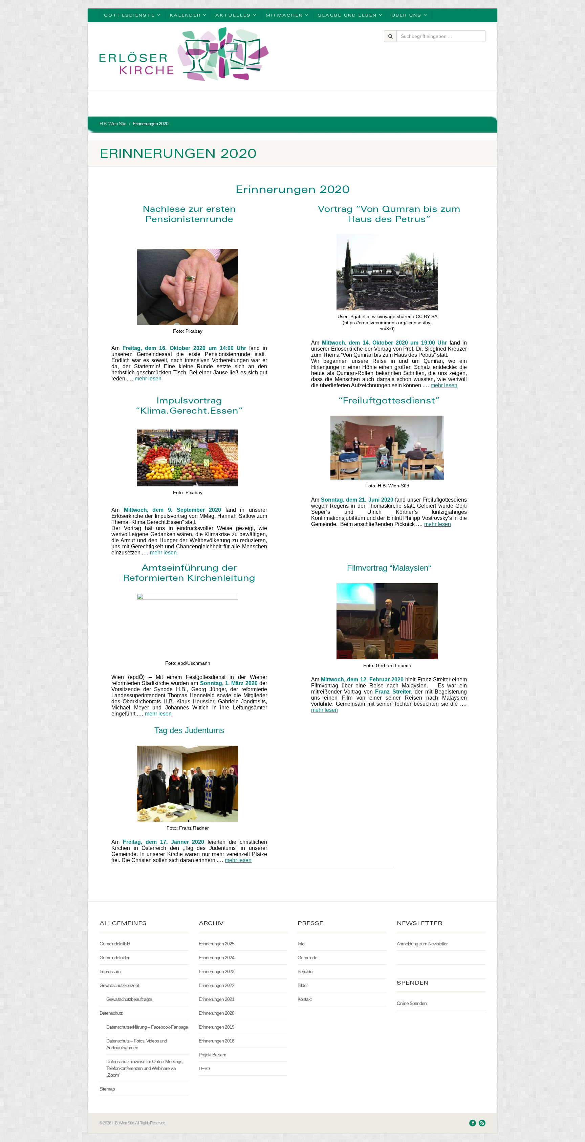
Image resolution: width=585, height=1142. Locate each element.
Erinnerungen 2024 (216, 957)
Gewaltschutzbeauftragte (129, 999)
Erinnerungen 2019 (216, 1027)
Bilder (303, 985)
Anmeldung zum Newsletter (422, 943)
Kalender (185, 15)
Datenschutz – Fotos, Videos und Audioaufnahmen (136, 1044)
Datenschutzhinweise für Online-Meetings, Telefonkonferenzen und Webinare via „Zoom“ (144, 1068)
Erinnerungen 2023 (216, 971)
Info (301, 943)
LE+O (204, 1068)
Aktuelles (233, 15)
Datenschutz (111, 1013)
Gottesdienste (129, 15)
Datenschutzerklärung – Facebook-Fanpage (147, 1027)
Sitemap (107, 1089)
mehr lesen (148, 378)
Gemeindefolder (114, 957)
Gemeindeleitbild (115, 943)
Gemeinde (307, 957)
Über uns (406, 15)
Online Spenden (412, 1003)
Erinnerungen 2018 (216, 1041)
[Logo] (184, 54)
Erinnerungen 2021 (216, 999)
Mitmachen (284, 15)
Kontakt (304, 999)
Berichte (305, 971)
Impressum (110, 971)
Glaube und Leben (347, 15)
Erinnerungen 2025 (216, 943)
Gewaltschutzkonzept (119, 985)
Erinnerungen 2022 (216, 985)
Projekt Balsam (212, 1054)
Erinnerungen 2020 (216, 1013)
